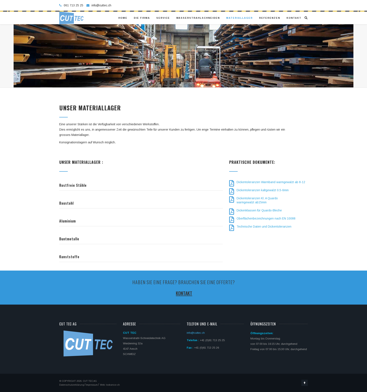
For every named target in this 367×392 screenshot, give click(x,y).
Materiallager (239, 18)
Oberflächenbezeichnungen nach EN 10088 (266, 218)
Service (163, 18)
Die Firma (142, 18)
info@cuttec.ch (101, 5)
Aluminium (67, 221)
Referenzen (269, 18)
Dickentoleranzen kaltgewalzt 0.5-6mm (263, 190)
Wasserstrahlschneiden (198, 18)
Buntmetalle (69, 238)
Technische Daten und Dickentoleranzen (264, 226)
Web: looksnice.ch (109, 384)
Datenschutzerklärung (71, 384)
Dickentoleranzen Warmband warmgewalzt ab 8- (269, 182)
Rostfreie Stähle (73, 185)
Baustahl (66, 203)
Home (122, 18)
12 (303, 182)
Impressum (92, 384)
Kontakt (294, 18)
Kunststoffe (69, 256)
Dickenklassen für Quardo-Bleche (259, 210)
